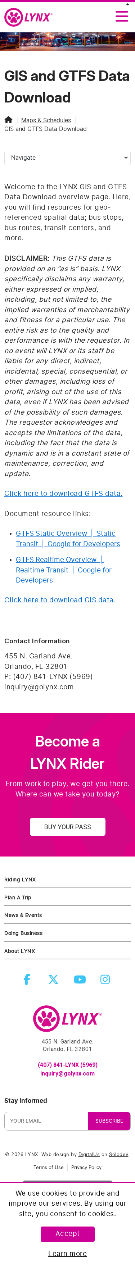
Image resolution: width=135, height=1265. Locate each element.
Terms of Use (48, 1167)
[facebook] (28, 982)
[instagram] (107, 982)
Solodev (119, 1154)
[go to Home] (67, 1021)
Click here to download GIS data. (60, 600)
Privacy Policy (86, 1167)
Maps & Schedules (46, 120)
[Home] (8, 120)
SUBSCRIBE (109, 1121)
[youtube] (80, 982)
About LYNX (19, 951)
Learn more (67, 1254)
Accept (67, 1233)
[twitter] (55, 982)
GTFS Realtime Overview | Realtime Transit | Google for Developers (64, 570)
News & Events (23, 915)
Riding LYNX (20, 879)
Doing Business (23, 933)
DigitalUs (89, 1154)
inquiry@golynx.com (39, 687)
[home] (31, 17)
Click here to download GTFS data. (63, 493)
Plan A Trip (18, 897)
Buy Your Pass (67, 827)
